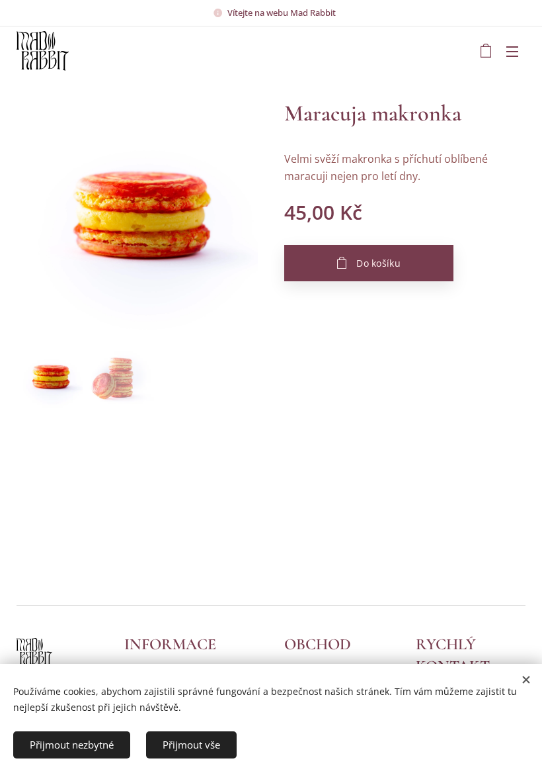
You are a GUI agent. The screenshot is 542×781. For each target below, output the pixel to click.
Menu (512, 51)
